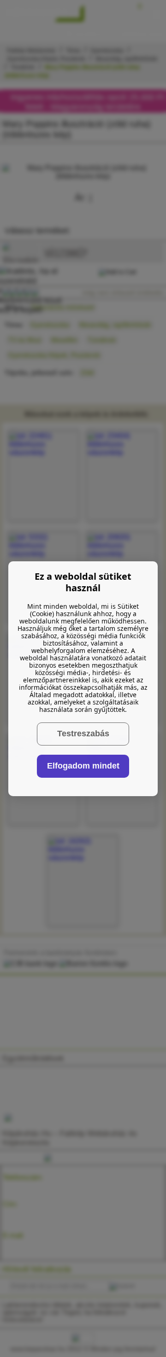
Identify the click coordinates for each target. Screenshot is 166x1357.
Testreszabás (83, 733)
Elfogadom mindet (83, 765)
